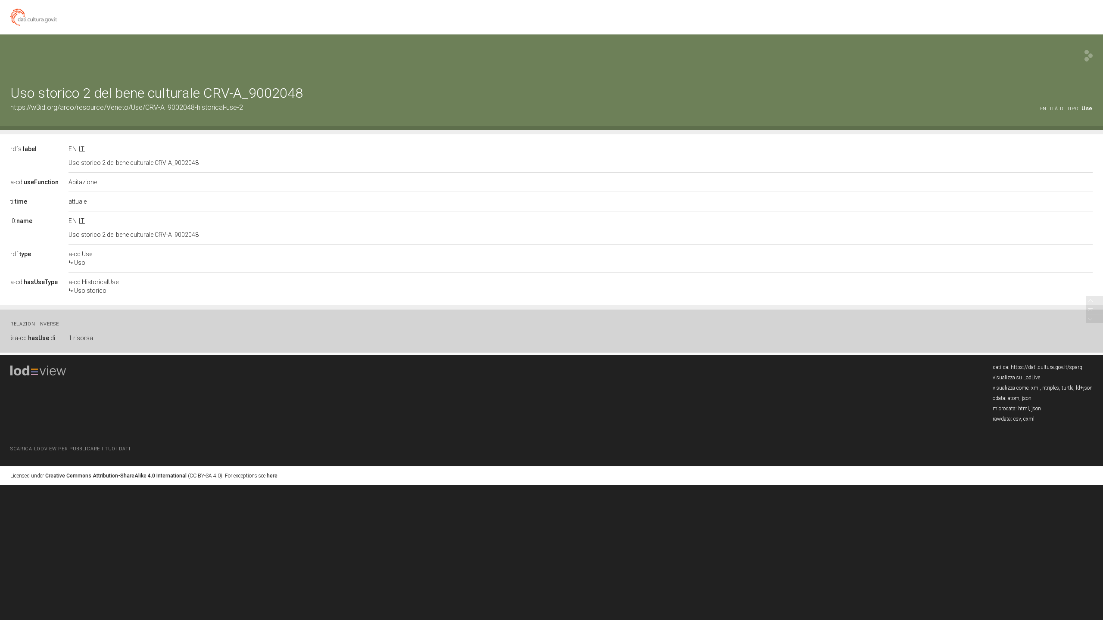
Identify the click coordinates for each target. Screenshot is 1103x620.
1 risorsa (81, 338)
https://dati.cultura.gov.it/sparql (1047, 367)
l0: (21, 220)
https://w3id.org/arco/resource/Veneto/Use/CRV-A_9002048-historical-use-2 (126, 107)
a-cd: (34, 182)
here (272, 476)
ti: (18, 201)
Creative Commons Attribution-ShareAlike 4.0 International (116, 476)
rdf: (20, 254)
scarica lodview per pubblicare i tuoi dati (70, 449)
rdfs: (23, 149)
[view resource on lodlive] (1088, 56)
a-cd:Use (80, 258)
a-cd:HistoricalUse (93, 286)
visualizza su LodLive (1016, 378)
